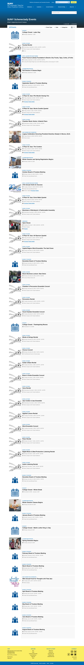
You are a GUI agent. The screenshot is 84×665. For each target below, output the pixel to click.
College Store (33, 656)
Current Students (49, 7)
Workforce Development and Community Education (40, 2)
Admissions (29, 7)
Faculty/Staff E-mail (51, 653)
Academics (39, 7)
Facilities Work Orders (51, 656)
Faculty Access (51, 652)
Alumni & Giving (61, 7)
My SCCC (74, 2)
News (33, 650)
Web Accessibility (42, 663)
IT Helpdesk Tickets (51, 655)
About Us (72, 7)
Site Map (51, 663)
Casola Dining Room (33, 655)
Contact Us (75, 658)
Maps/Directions (10, 656)
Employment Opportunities (33, 653)
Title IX (48, 663)
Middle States (51, 650)
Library (53, 2)
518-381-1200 (74, 657)
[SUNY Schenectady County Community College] (15, 6)
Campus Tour (9, 658)
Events (33, 652)
